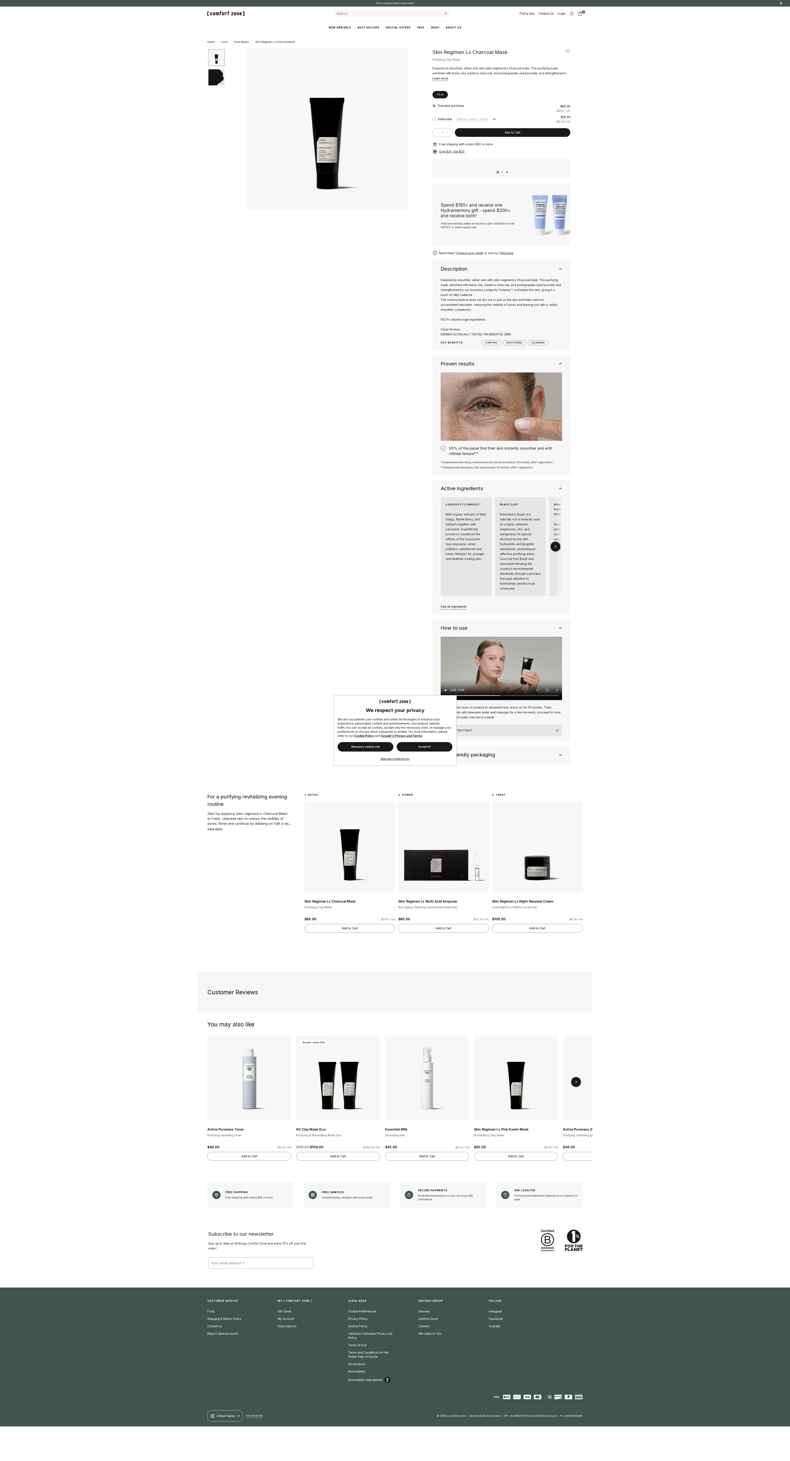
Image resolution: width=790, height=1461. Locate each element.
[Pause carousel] (497, 172)
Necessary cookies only (365, 746)
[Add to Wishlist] (567, 51)
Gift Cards (284, 1311)
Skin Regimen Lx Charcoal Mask (330, 901)
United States (226, 1416)
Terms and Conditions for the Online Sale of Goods (368, 1354)
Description (454, 269)
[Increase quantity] (447, 132)
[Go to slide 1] (502, 172)
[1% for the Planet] (574, 1241)
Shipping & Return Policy (224, 1318)
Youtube (494, 1326)
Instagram (495, 1311)
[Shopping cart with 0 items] (580, 13)
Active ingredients (462, 488)
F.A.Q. (211, 1311)
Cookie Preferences (362, 1311)
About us (453, 27)
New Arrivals (340, 27)
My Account (286, 1318)
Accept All (424, 746)
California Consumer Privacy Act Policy (370, 1335)
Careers (424, 1326)
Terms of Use (357, 1345)
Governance (356, 1364)
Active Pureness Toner (225, 1129)
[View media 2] (216, 77)
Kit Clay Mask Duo (311, 1129)
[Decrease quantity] (437, 132)
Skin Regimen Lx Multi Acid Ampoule (427, 901)
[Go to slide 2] (507, 172)
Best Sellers (368, 27)
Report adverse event (222, 1333)
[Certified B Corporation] (547, 1241)
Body (435, 27)
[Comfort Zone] (225, 13)
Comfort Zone (428, 1318)
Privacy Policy (358, 1318)
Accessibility (356, 1371)
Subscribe (445, 119)
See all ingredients (454, 606)
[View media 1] (216, 57)
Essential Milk (396, 1129)
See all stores (254, 1415)
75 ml (440, 94)
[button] (449, 84)
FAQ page (506, 253)
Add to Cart (512, 132)
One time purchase (451, 105)
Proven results (457, 364)
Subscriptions (287, 1326)
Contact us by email (469, 253)
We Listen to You (429, 1333)
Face (421, 27)
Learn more (440, 78)
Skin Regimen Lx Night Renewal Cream (523, 901)
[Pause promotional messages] (780, 3)
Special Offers (398, 27)
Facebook (496, 1318)
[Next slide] (400, 129)
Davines (424, 1311)
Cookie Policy (364, 736)
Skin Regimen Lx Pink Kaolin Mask (501, 1129)
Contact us (214, 1326)
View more (214, 829)
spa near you (407, 3)
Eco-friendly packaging (468, 755)
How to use (454, 628)
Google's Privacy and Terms (401, 736)
